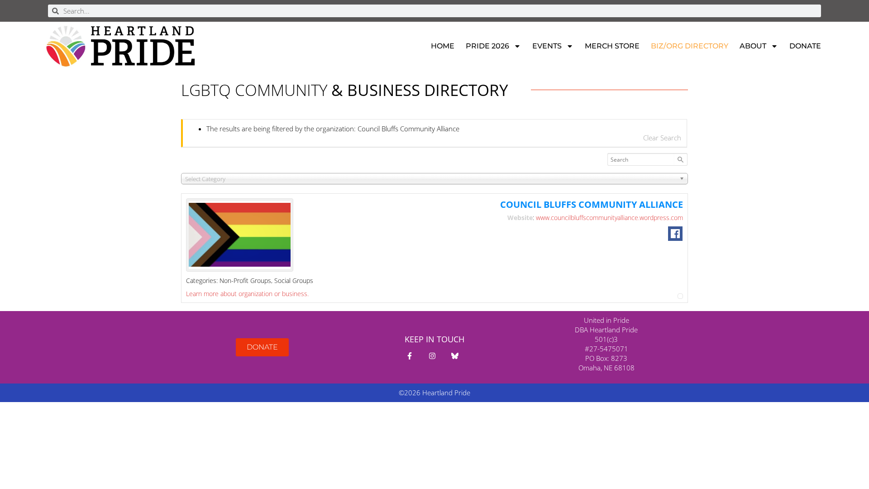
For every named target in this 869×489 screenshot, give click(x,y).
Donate (805, 46)
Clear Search (662, 137)
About (753, 46)
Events (547, 46)
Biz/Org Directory (689, 46)
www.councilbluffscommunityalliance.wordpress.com (609, 217)
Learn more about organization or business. (247, 293)
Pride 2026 (487, 46)
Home (442, 46)
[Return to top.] (680, 293)
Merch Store (612, 46)
